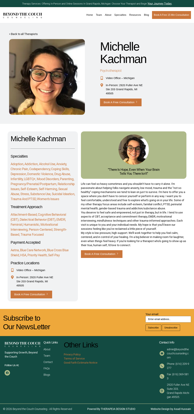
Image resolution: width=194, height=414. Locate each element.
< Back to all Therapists (23, 34)
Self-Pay (54, 255)
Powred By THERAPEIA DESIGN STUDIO (111, 409)
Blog (146, 15)
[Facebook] (7, 373)
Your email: (152, 314)
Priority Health (37, 255)
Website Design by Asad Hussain (171, 409)
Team (99, 15)
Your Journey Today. (159, 3)
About (108, 15)
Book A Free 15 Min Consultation (171, 15)
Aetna (15, 250)
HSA (23, 255)
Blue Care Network (33, 250)
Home (89, 15)
